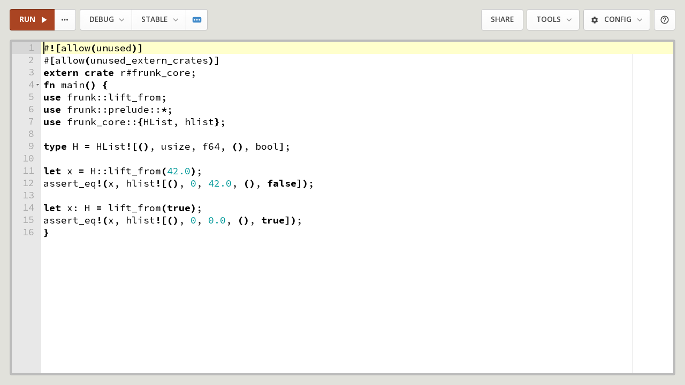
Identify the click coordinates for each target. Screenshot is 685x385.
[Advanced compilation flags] (197, 20)
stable (154, 19)
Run (27, 19)
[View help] (665, 20)
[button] (38, 85)
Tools (548, 19)
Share (502, 19)
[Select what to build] (66, 20)
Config (617, 19)
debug (101, 19)
